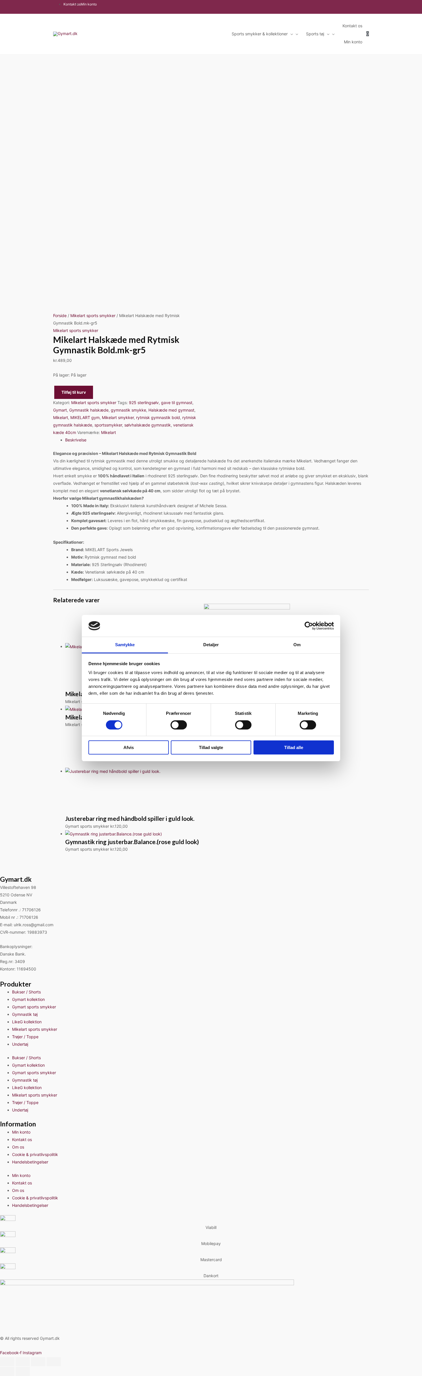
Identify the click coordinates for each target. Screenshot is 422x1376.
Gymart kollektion (28, 999)
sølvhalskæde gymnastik (147, 424)
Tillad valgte (211, 747)
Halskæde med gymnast (171, 410)
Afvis (128, 747)
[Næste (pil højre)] (23, 1371)
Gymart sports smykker (34, 1006)
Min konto (21, 1132)
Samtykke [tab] (125, 644)
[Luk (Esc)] (54, 1361)
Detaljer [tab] (211, 644)
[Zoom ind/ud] (7, 1361)
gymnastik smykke (128, 410)
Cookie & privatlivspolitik (35, 1154)
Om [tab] (297, 644)
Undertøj (20, 1044)
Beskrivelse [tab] (75, 439)
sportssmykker (108, 424)
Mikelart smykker (118, 417)
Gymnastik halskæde (89, 410)
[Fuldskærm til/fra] (23, 1361)
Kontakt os (22, 1139)
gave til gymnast (176, 402)
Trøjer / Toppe (25, 1036)
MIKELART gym (85, 417)
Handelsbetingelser (30, 1161)
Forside (60, 315)
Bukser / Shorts (26, 991)
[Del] (38, 1361)
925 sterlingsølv (144, 402)
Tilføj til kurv (73, 392)
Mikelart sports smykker (92, 315)
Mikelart (60, 417)
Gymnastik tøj (25, 1014)
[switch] (179, 725)
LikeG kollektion (27, 1021)
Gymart (60, 410)
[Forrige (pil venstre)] (7, 1371)
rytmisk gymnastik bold (158, 417)
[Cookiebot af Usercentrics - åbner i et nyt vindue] (309, 626)
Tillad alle (293, 747)
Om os (18, 1147)
